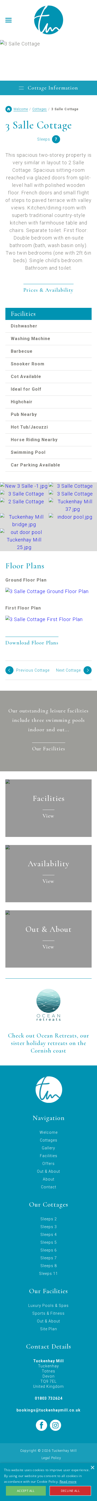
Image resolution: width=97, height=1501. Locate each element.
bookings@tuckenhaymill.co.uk (48, 1410)
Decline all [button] (70, 1491)
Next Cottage (68, 670)
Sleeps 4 (48, 1234)
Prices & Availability (48, 290)
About (48, 1179)
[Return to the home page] (48, 20)
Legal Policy (51, 1458)
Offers (48, 1163)
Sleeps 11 (48, 1273)
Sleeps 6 (48, 1250)
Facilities (48, 1156)
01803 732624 (49, 1398)
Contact (48, 1187)
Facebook (41, 1425)
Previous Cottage (33, 670)
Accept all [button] (26, 1491)
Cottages (39, 109)
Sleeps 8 (48, 1266)
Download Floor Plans (31, 643)
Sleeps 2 (48, 1219)
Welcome (20, 109)
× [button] (92, 1468)
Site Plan (48, 1329)
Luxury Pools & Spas (48, 1305)
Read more (68, 1481)
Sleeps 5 (48, 1242)
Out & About (48, 1171)
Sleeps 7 (48, 1258)
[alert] (48, 1482)
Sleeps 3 (48, 1227)
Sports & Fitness (48, 1313)
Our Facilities (48, 749)
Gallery (48, 1148)
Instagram (55, 1425)
